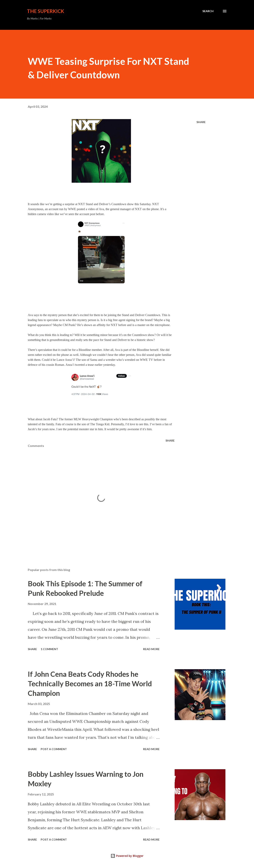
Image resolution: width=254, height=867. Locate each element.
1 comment (49, 649)
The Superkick (45, 11)
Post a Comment (54, 749)
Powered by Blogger (129, 856)
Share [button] (201, 122)
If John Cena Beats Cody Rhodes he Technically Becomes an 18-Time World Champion (90, 683)
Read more (151, 649)
